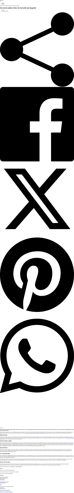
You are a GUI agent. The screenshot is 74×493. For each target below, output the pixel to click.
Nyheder (3, 3)
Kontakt (3, 4)
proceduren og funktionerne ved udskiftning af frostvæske (35, 433)
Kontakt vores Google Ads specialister (6, 491)
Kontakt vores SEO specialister (5, 490)
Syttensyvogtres (2, 488)
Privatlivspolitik (12, 466)
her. (12, 473)
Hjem (1, 5)
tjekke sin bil (10, 455)
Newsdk (1, 0)
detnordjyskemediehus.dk (4, 481)
